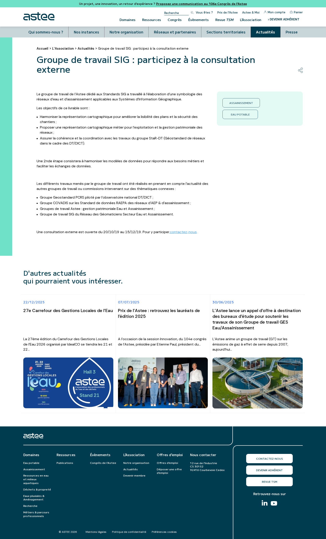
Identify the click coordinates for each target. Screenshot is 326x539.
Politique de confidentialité (129, 532)
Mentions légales (96, 532)
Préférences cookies (164, 532)
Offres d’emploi (170, 455)
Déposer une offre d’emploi (169, 471)
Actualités (265, 32)
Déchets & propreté (37, 489)
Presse (292, 32)
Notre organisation (126, 32)
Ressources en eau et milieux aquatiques (36, 479)
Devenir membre (134, 475)
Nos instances (86, 32)
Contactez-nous (269, 458)
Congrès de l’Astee (103, 463)
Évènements (198, 19)
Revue (224, 19)
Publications (65, 463)
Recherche (30, 506)
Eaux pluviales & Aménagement (33, 497)
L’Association (250, 19)
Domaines (128, 19)
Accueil (42, 48)
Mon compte (276, 12)
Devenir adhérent (269, 470)
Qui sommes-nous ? (45, 32)
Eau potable (240, 114)
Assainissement (241, 103)
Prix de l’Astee (227, 12)
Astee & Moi (250, 12)
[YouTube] (274, 504)
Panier (298, 12)
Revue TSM (269, 481)
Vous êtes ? (204, 12)
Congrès (175, 19)
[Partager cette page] (300, 70)
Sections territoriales (225, 32)
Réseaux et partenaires (175, 32)
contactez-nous (183, 232)
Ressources (151, 19)
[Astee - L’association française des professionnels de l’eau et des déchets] (39, 16)
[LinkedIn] (264, 503)
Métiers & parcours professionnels (36, 514)
